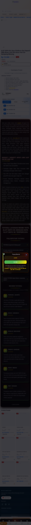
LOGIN (15, 258)
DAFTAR (15, 262)
